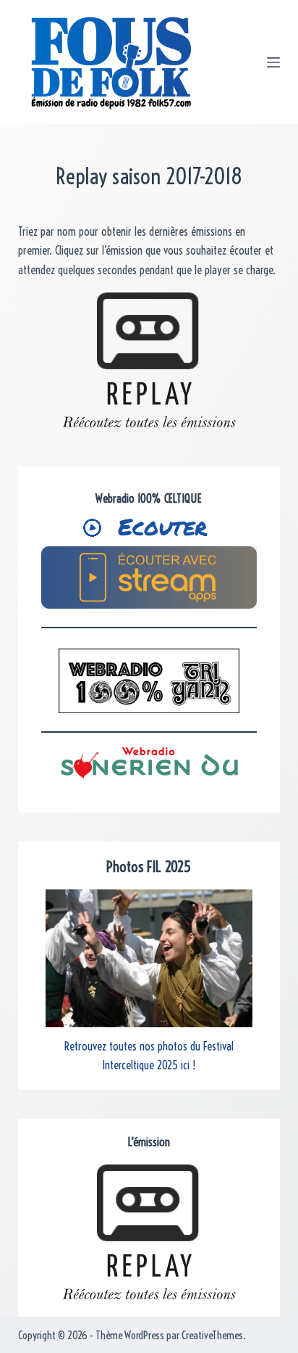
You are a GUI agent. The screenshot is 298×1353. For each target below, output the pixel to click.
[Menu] (273, 62)
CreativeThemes (212, 1335)
